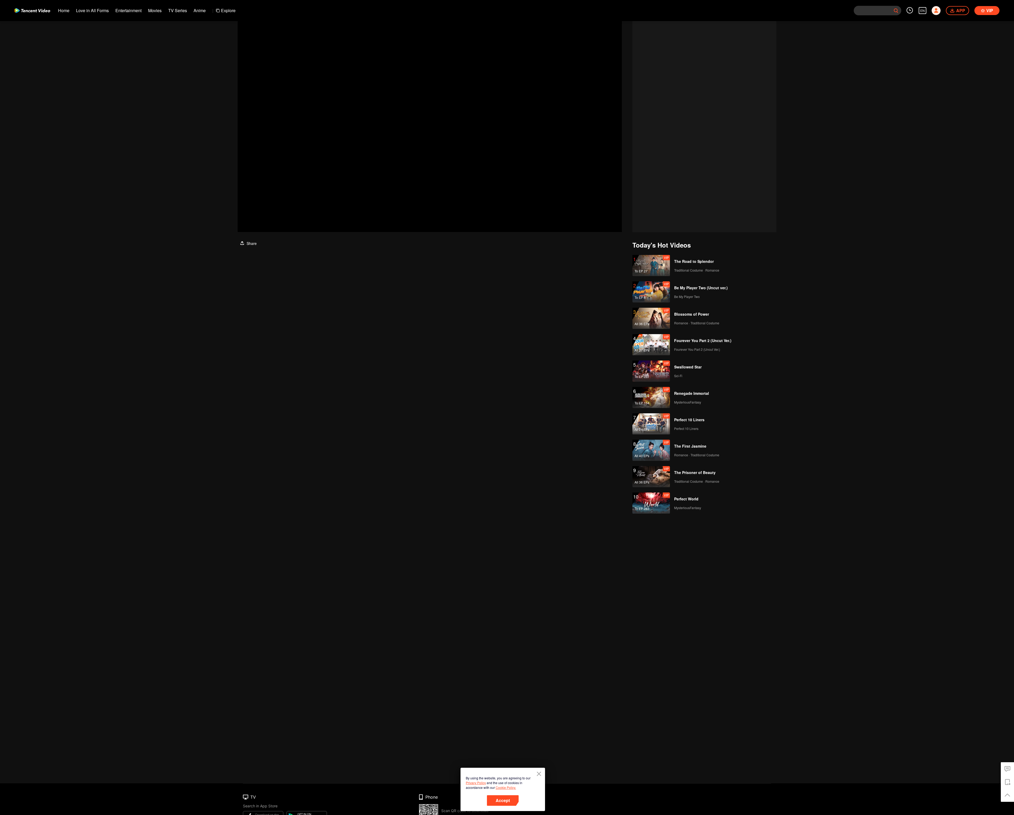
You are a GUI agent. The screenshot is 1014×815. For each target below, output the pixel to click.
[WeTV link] (32, 10)
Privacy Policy (476, 782)
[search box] (896, 10)
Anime (200, 10)
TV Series (177, 10)
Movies (155, 10)
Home (63, 10)
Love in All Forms (92, 10)
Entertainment (128, 10)
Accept (503, 800)
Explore (228, 10)
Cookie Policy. (506, 787)
